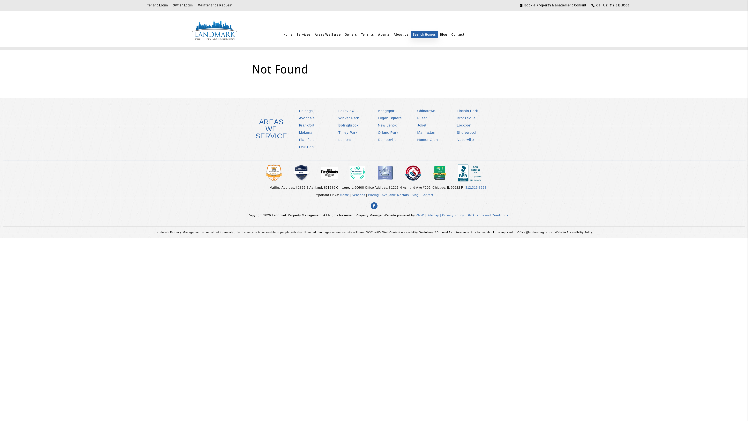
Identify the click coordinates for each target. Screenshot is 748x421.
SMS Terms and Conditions (487, 215)
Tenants (367, 34)
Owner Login (183, 5)
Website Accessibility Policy (574, 232)
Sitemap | (434, 215)
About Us (401, 34)
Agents (384, 34)
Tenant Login (157, 5)
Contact (458, 34)
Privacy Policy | (454, 215)
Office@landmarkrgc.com (535, 232)
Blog (443, 34)
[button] (374, 205)
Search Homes (424, 34)
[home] (214, 29)
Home (287, 34)
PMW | (421, 215)
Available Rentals (395, 195)
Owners (351, 34)
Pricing (373, 195)
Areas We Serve (328, 34)
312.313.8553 (620, 5)
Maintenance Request (215, 5)
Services (303, 34)
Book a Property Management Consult (555, 5)
